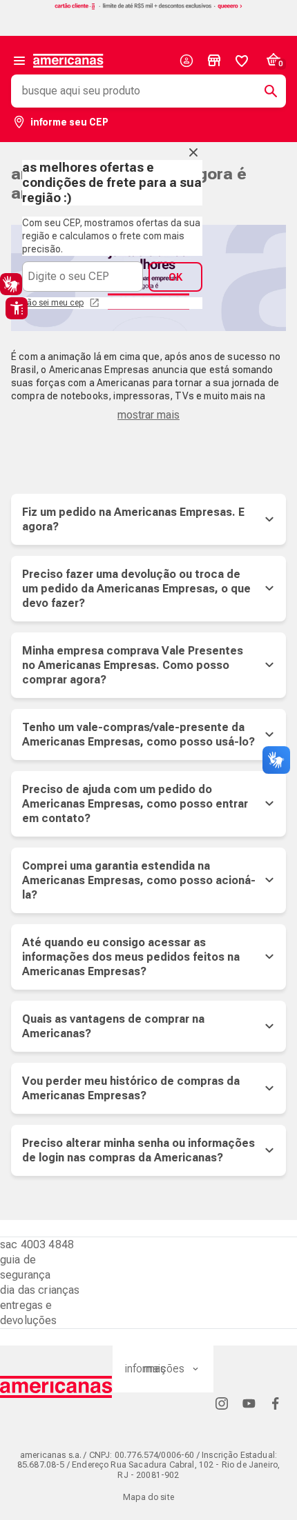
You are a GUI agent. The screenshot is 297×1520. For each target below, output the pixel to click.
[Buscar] (265, 91)
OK (175, 277)
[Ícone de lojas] (214, 60)
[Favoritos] (241, 60)
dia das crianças (40, 1290)
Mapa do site (148, 1497)
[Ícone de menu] (19, 60)
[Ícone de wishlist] (241, 60)
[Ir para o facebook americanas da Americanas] (275, 1403)
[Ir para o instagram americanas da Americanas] (221, 1403)
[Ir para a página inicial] (56, 1387)
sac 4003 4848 (37, 1244)
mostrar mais (148, 414)
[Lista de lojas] (214, 60)
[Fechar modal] (193, 152)
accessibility (17, 308)
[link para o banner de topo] (148, 7)
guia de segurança (25, 1267)
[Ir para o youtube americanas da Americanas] (248, 1403)
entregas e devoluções (28, 1313)
